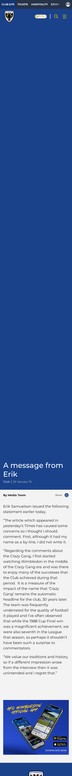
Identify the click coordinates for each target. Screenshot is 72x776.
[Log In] (68, 4)
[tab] (8, 4)
